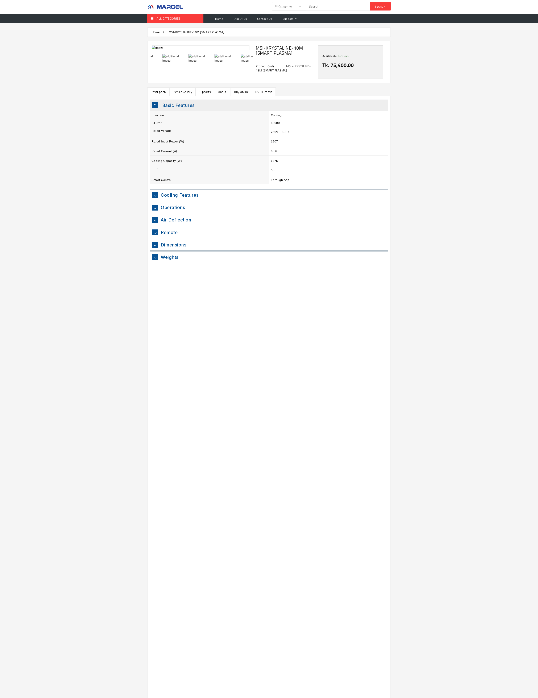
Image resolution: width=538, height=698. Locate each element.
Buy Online (241, 92)
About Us (240, 19)
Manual (222, 92)
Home (219, 19)
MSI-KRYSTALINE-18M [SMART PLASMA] (196, 32)
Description (158, 92)
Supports (205, 92)
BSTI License (263, 92)
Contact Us (264, 19)
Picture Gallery (182, 92)
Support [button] (288, 19)
